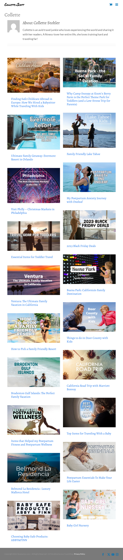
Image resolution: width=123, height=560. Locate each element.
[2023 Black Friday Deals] (89, 225)
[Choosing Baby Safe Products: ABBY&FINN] (33, 515)
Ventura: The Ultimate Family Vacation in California (29, 303)
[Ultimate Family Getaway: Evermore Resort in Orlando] (33, 132)
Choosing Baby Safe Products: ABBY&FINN (29, 538)
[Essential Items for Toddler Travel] (33, 236)
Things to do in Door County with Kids (87, 340)
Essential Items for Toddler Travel (32, 257)
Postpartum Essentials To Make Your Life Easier (89, 479)
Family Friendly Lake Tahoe (83, 154)
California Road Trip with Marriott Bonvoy (88, 387)
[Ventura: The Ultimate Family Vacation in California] (33, 280)
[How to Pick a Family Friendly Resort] (33, 328)
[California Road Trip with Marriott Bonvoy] (89, 364)
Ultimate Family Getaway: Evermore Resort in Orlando (33, 157)
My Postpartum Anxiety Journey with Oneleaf (86, 200)
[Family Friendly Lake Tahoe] (89, 130)
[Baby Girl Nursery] (89, 504)
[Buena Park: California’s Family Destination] (89, 269)
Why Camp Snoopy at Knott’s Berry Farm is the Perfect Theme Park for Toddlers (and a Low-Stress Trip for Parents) (89, 99)
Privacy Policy (79, 554)
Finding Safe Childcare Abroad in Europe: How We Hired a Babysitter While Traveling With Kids (33, 102)
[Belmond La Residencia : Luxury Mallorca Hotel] (33, 467)
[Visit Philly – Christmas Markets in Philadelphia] (33, 185)
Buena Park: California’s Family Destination (86, 292)
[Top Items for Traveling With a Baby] (89, 412)
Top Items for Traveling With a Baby (89, 433)
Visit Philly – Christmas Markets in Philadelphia (32, 211)
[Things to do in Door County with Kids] (89, 317)
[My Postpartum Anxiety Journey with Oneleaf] (89, 177)
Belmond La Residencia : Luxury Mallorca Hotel (30, 490)
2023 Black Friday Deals (81, 246)
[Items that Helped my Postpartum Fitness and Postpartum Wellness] (33, 420)
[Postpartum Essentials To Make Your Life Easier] (89, 456)
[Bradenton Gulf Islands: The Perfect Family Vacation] (33, 372)
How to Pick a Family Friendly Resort (33, 349)
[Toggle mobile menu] (116, 4)
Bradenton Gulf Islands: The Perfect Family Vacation (33, 395)
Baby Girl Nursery (78, 525)
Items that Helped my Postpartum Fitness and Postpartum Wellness (32, 443)
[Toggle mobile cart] (110, 4)
